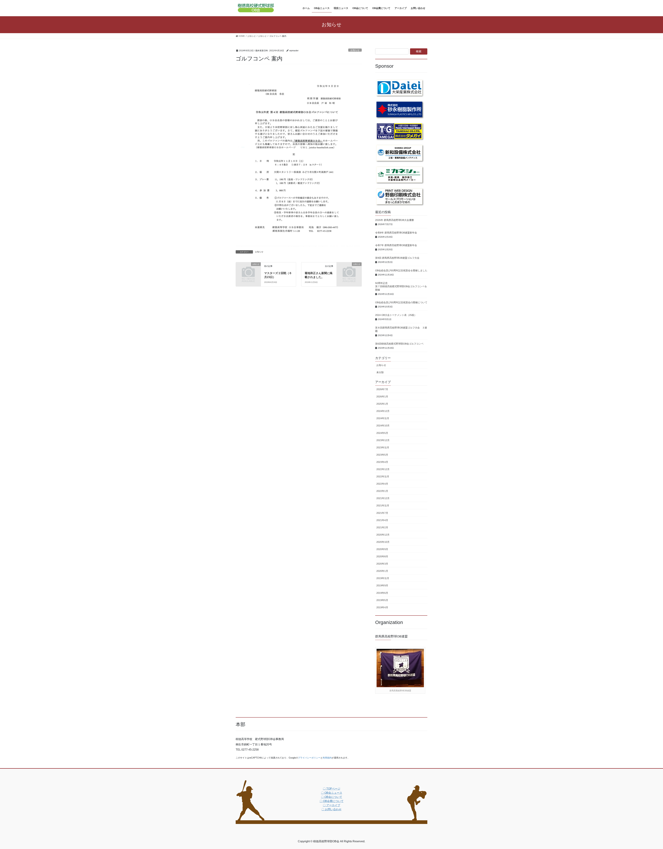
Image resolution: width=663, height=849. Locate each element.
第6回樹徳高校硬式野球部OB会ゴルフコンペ (399, 343)
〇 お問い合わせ (331, 809)
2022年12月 (383, 469)
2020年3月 (382, 563)
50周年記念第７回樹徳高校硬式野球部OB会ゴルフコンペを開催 (401, 286)
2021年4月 (382, 520)
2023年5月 (382, 454)
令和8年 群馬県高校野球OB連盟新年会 (396, 232)
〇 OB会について (331, 796)
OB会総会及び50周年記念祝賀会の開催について (401, 302)
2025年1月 (382, 403)
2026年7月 (382, 389)
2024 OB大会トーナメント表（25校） (396, 315)
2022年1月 (382, 491)
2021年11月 (382, 505)
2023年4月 (382, 462)
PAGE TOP (645, 821)
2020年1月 (382, 571)
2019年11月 (382, 578)
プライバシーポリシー (309, 757)
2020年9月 (382, 549)
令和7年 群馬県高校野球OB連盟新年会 (396, 245)
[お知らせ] (248, 269)
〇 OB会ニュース (331, 792)
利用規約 (327, 757)
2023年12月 (383, 440)
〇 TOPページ (331, 788)
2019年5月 (382, 600)
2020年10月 (383, 542)
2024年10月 (383, 425)
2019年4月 (382, 607)
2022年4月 (382, 483)
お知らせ (354, 50)
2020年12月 (383, 534)
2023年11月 (382, 447)
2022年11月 (382, 476)
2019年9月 (382, 585)
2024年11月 (382, 418)
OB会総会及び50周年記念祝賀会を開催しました (401, 270)
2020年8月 (382, 556)
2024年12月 (383, 411)
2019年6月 (382, 593)
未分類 (380, 372)
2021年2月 (382, 527)
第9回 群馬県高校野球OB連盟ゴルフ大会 (397, 257)
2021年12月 (383, 498)
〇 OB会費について (332, 801)
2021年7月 (382, 513)
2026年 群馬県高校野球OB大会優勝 (394, 220)
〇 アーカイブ (331, 805)
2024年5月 (382, 433)
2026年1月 (382, 396)
